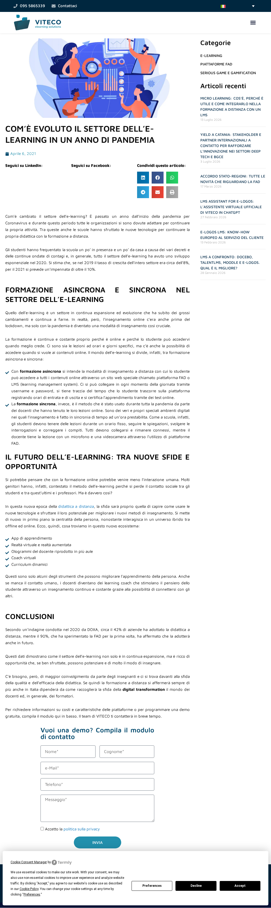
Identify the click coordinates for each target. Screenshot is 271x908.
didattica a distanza (76, 506)
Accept (240, 886)
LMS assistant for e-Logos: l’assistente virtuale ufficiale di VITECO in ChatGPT (231, 207)
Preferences (152, 886)
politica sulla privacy (82, 829)
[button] (238, 6)
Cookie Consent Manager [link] (29, 862)
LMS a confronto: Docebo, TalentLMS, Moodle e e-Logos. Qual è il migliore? (230, 262)
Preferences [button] (32, 894)
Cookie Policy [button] (29, 889)
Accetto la (72, 829)
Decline (196, 886)
